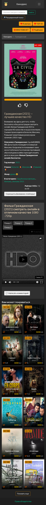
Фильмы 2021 (18, 181)
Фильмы (8, 181)
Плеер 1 (7, 223)
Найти (31, 12)
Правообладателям (23, 501)
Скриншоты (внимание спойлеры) (20, 194)
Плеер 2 (18, 223)
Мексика (26, 167)
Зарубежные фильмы (26, 179)
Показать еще (23, 494)
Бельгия (15, 167)
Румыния (37, 167)
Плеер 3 (28, 223)
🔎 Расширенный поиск (13, 17)
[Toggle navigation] (39, 4)
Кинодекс (22, 4)
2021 (17, 162)
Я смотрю (37, 232)
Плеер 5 (7, 227)
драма (13, 174)
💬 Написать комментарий (17, 293)
